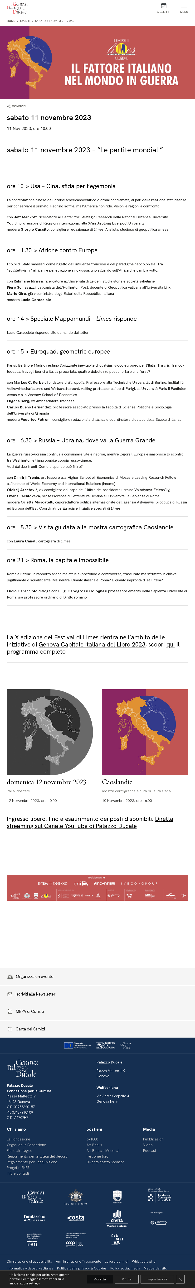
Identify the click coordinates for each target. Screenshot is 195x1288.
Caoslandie (117, 781)
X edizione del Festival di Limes (56, 637)
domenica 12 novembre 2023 (46, 781)
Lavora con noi (116, 1261)
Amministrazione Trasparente (78, 1261)
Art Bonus (94, 1145)
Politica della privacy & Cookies (82, 1268)
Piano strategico (19, 1150)
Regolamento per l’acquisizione (32, 1162)
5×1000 (92, 1139)
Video (148, 1145)
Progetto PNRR (18, 1167)
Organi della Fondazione (26, 1145)
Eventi (25, 21)
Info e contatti (18, 1173)
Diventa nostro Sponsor (105, 1162)
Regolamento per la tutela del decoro (37, 1156)
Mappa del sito (155, 1268)
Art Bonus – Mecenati (103, 1150)
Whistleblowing (143, 1261)
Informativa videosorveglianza (30, 1268)
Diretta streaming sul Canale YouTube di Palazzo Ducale (90, 822)
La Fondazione (18, 1139)
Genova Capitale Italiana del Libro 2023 (92, 644)
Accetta (100, 1279)
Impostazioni (157, 1279)
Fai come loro (97, 1156)
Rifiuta (127, 1279)
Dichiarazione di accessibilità (29, 1261)
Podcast (149, 1150)
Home (11, 21)
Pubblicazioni (153, 1139)
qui (170, 644)
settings (34, 1283)
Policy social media (125, 1268)
